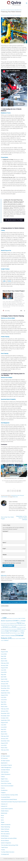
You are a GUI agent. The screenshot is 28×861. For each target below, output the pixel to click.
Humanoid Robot (5, 797)
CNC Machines (4, 772)
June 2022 (4, 745)
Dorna (2, 623)
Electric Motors (5, 781)
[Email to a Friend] (15, 491)
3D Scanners (4, 758)
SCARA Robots (5, 836)
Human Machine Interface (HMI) (9, 794)
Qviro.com (3, 575)
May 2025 (3, 674)
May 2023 (3, 729)
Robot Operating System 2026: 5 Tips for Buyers (14, 478)
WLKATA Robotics (19, 638)
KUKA (9, 281)
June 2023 (4, 727)
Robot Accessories (5, 824)
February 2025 (5, 681)
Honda (24, 625)
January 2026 (4, 665)
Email (4, 548)
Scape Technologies (11, 631)
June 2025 (4, 672)
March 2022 (4, 747)
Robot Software (5, 829)
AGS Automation (15, 618)
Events (3, 788)
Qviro (2, 820)
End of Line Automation (7, 785)
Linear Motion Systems (7, 808)
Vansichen (13, 638)
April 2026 (3, 658)
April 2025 (3, 676)
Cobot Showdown (5, 774)
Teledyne (18, 633)
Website (5, 554)
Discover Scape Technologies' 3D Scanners (14, 602)
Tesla (22, 633)
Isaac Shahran (17, 15)
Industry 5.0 (4, 806)
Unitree (12, 635)
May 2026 (3, 656)
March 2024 (4, 706)
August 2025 (4, 667)
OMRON (19, 629)
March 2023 (4, 734)
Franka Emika (4, 625)
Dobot (20, 620)
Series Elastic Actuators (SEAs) (9, 838)
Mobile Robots (4, 811)
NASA (10, 629)
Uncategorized (5, 854)
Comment (5, 531)
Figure (23, 623)
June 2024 (4, 699)
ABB (4, 281)
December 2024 (5, 686)
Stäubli (8, 633)
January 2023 (4, 738)
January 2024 (4, 711)
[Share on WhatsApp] (8, 491)
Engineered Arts (13, 623)
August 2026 (4, 651)
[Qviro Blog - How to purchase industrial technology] (14, 3)
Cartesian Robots (5, 769)
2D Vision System (5, 756)
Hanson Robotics (18, 625)
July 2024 (3, 697)
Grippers (3, 792)
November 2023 (5, 715)
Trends (3, 849)
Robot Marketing (5, 827)
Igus (1, 627)
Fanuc (19, 623)
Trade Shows (4, 847)
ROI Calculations (5, 833)
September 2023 (5, 720)
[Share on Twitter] (13, 491)
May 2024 (3, 702)
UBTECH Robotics (5, 635)
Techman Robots (13, 633)
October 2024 (4, 690)
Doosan (23, 620)
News (2, 815)
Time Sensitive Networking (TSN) (9, 845)
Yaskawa (6, 640)
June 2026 (4, 654)
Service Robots (5, 840)
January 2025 (4, 683)
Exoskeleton (4, 790)
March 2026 (4, 660)
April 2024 (3, 704)
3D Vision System (5, 760)
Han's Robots (11, 625)
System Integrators (6, 842)
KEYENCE (5, 627)
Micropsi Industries (20, 627)
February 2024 (5, 708)
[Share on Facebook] (10, 491)
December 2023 (5, 713)
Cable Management (6, 767)
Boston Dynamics (6, 620)
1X (1, 618)
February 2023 (5, 736)
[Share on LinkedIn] (20, 491)
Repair (2, 822)
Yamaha (2, 640)
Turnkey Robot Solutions (7, 852)
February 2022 (5, 750)
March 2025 (4, 679)
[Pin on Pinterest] (17, 491)
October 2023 (4, 718)
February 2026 (5, 663)
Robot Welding (5, 831)
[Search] (26, 3)
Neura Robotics (14, 629)
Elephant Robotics (6, 623)
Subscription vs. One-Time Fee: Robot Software (21, 518)
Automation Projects (6, 765)
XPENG (23, 638)
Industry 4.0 (4, 804)
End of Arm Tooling (6, 783)
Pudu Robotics (23, 629)
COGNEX (15, 620)
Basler (24, 618)
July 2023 (3, 724)
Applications (4, 763)
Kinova (10, 627)
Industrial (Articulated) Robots (9, 799)
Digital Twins (4, 779)
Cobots (3, 776)
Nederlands (4, 813)
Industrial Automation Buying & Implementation (13, 801)
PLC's (2, 817)
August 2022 (4, 743)
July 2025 (3, 670)
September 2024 (5, 693)
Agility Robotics (9, 618)
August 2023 (4, 722)
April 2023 (3, 731)
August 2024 (4, 695)
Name (4, 542)
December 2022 (5, 740)
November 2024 (5, 688)
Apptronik (20, 618)
